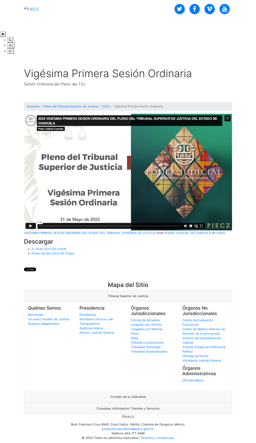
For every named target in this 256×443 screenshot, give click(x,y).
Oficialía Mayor (193, 380)
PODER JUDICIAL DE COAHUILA (188, 233)
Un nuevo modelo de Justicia (48, 319)
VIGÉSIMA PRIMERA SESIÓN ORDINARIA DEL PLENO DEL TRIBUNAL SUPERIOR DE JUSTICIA (90, 233)
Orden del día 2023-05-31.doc (53, 253)
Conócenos (38, 25)
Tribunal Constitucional (147, 342)
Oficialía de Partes (195, 356)
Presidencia (87, 315)
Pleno (135, 333)
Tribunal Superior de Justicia (128, 296)
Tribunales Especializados (149, 351)
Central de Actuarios (145, 320)
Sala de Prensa (91, 25)
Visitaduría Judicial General (201, 360)
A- (10, 51)
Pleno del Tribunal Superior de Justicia (71, 106)
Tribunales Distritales (145, 347)
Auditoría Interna (91, 328)
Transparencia (122, 25)
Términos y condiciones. (157, 438)
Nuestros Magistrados (43, 323)
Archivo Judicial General (96, 332)
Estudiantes (150, 25)
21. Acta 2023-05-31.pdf (48, 249)
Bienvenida (35, 315)
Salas (134, 338)
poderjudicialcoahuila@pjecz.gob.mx (128, 429)
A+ (11, 45)
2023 (106, 106)
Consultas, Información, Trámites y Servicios (128, 408)
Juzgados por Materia (146, 329)
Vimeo (220, 233)
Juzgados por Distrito (146, 324)
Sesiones (33, 106)
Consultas (63, 25)
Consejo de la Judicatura (128, 397)
